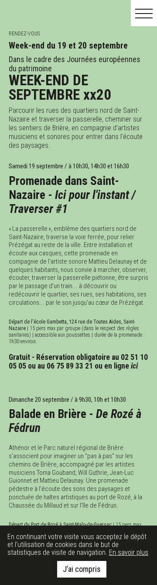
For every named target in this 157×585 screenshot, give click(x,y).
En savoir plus (128, 552)
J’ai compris (82, 569)
